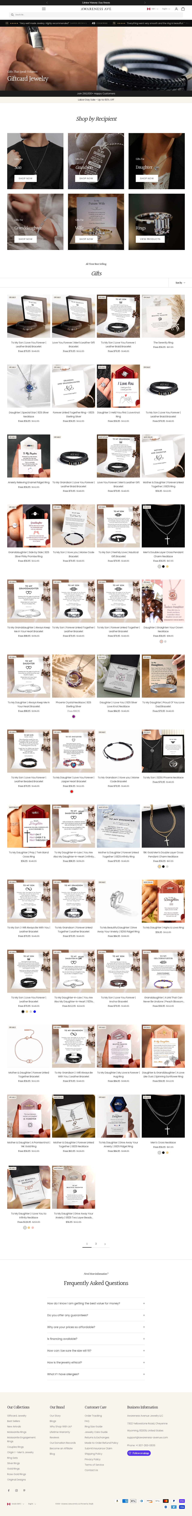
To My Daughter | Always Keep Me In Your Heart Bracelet (29, 704)
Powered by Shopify (87, 1504)
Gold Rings (13, 1468)
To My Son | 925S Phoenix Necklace (163, 777)
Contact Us (91, 1470)
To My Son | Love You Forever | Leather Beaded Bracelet (28, 779)
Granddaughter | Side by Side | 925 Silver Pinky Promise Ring (28, 554)
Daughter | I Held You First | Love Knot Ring (118, 414)
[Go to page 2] (105, 1244)
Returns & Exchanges (97, 1437)
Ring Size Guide (93, 1426)
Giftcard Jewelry (16, 1415)
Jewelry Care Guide (96, 1432)
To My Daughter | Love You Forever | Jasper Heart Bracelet (73, 779)
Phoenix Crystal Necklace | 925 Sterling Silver (73, 704)
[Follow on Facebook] (8, 1490)
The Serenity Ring (163, 342)
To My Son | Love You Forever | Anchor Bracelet (118, 999)
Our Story (55, 1415)
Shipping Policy (93, 1454)
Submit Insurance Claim (98, 1448)
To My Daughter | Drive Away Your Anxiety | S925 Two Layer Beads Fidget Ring (73, 1216)
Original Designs (16, 1479)
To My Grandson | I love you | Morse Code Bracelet (118, 779)
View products (150, 239)
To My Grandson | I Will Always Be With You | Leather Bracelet (74, 1074)
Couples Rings (15, 1447)
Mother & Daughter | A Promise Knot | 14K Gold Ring (28, 1144)
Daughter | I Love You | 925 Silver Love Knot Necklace (118, 704)
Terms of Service (94, 1464)
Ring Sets (12, 1458)
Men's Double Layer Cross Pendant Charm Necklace (163, 554)
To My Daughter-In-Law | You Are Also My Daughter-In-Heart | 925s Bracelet (73, 1000)
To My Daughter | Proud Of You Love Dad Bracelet (163, 704)
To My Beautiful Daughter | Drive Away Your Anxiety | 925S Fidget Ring (118, 929)
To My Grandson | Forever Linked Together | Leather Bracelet (73, 929)
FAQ (87, 1421)
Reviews (54, 1437)
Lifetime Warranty (60, 1432)
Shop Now (25, 178)
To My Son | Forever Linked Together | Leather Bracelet (73, 629)
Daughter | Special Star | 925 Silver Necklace (29, 414)
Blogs (53, 1421)
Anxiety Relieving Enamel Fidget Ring (29, 482)
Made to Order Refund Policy (101, 1443)
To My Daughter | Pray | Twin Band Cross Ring (29, 854)
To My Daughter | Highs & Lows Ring (163, 927)
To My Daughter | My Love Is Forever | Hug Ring (118, 1074)
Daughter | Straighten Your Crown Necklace (163, 629)
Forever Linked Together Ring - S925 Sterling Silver (73, 414)
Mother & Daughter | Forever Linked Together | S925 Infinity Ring (118, 854)
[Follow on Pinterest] (24, 1490)
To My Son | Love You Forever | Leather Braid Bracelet (28, 344)
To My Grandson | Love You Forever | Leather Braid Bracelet (73, 484)
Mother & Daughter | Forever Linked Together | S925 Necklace (73, 1144)
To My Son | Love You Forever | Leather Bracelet (28, 999)
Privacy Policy (92, 1459)
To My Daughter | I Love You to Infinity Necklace (28, 1215)
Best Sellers (13, 1421)
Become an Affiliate (61, 1448)
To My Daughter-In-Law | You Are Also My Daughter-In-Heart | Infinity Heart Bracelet (73, 855)
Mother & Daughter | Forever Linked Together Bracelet (29, 1074)
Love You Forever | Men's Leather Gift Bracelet (73, 344)
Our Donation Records (63, 1443)
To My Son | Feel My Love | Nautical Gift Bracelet (118, 554)
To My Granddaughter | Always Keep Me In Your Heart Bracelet (28, 629)
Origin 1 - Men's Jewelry (20, 1452)
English (164, 9)
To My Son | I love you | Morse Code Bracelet (73, 554)
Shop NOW (86, 239)
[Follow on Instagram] (16, 1490)
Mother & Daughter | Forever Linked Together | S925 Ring (163, 484)
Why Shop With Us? (61, 1426)
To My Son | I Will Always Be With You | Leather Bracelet (28, 929)
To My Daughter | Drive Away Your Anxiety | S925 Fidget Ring (118, 1144)
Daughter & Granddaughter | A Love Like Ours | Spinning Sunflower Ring (163, 1074)
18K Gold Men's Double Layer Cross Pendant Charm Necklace (163, 854)
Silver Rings (13, 1463)
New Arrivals (14, 1426)
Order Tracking (93, 1415)
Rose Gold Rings (16, 1474)
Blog (52, 1454)
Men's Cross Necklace (163, 1142)
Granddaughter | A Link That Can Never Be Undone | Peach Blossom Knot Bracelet (163, 1000)
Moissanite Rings (16, 1432)
